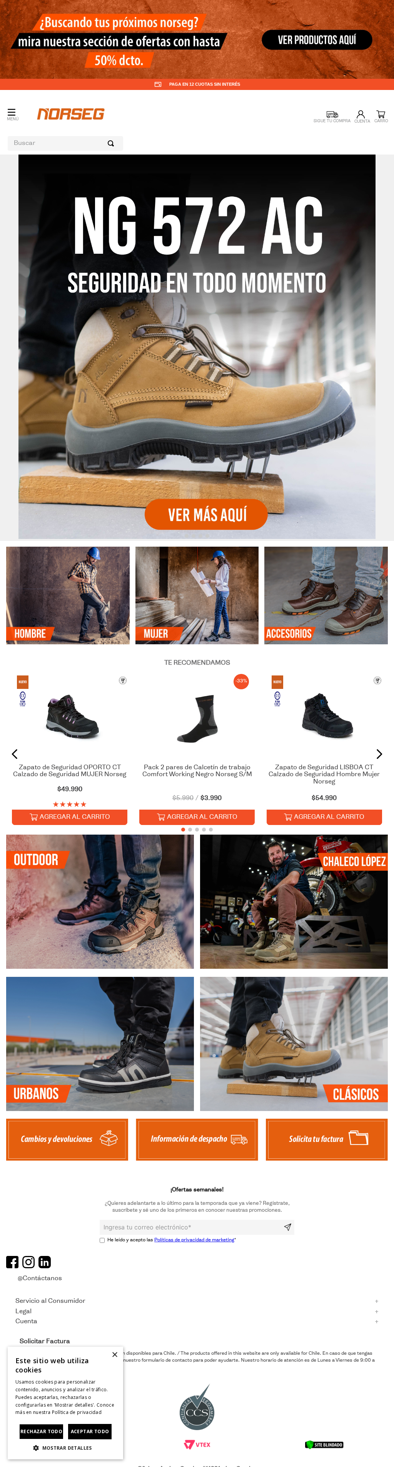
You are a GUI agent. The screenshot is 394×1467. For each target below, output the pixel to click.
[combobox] (65, 143)
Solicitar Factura (45, 1342)
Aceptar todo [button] (90, 1431)
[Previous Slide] (15, 754)
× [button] (114, 1355)
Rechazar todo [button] (41, 1431)
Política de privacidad (77, 1412)
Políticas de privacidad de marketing (194, 1240)
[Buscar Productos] (112, 143)
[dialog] (65, 1403)
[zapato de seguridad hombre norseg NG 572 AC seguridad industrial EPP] (294, 1045)
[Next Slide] (379, 754)
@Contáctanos (40, 1279)
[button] (187, 536)
